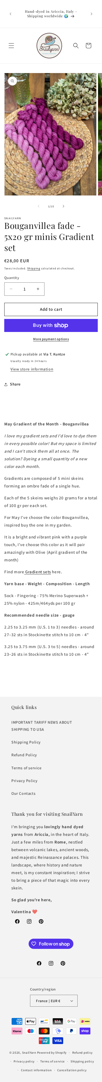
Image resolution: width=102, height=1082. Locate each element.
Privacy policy (24, 1061)
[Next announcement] (91, 14)
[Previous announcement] (10, 14)
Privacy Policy (24, 780)
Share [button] (15, 384)
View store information (31, 369)
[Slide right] (63, 206)
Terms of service (26, 767)
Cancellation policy (71, 1070)
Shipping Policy (26, 742)
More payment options (51, 339)
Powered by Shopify (52, 1053)
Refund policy (82, 1053)
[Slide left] (38, 206)
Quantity (11, 277)
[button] (11, 45)
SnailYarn (29, 1053)
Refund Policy (24, 754)
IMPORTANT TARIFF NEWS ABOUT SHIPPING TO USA (41, 726)
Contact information (36, 1070)
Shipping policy (82, 1061)
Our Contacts (23, 793)
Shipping (33, 268)
